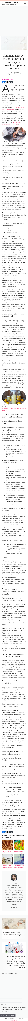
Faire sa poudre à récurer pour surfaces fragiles (12, 178)
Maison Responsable (10, 2)
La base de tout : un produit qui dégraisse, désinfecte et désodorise (13, 164)
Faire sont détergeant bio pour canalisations (10, 175)
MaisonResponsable (15, 74)
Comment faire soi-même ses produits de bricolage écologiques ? (12, 935)
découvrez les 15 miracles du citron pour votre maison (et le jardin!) (14, 408)
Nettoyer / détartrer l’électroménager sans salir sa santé (13, 171)
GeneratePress (14, 1020)
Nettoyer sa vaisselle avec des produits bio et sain (13, 167)
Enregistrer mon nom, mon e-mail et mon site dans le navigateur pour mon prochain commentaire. (13, 1009)
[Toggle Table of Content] (23, 161)
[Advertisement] (14, 21)
